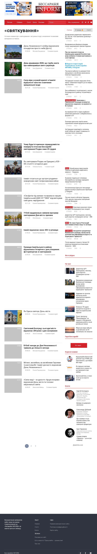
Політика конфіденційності (58, 527)
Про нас (37, 544)
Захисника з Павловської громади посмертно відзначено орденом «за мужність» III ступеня (78, 103)
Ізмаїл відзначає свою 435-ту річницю (41, 230)
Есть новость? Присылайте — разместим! (49, 540)
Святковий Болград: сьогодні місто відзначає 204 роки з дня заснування (40, 329)
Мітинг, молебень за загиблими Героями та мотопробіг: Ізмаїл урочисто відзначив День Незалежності (42, 364)
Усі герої (78, 345)
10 (53, 88)
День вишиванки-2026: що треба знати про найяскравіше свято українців (41, 64)
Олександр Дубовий (83, 410)
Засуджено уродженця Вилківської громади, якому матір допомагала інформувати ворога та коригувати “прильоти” (78, 233)
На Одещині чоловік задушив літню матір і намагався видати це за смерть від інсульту (78, 82)
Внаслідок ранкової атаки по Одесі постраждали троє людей (78, 208)
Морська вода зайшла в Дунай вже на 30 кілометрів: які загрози (84, 330)
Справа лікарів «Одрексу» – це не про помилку (84, 438)
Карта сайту (54, 530)
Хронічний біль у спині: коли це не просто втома (84, 378)
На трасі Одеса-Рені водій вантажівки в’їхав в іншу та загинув (78, 224)
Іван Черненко (81, 429)
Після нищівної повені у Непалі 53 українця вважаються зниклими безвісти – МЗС (77, 244)
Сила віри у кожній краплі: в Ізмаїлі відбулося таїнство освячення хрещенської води (39, 82)
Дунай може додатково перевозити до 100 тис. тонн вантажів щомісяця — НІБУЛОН (78, 36)
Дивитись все (78, 445)
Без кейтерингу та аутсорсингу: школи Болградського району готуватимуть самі (78, 92)
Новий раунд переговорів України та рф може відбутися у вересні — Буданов (76, 170)
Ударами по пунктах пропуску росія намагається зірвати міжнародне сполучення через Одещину (83, 298)
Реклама (41, 22)
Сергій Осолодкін (82, 391)
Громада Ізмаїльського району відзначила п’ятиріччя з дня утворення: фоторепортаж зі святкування (41, 249)
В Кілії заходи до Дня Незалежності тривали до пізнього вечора (40, 346)
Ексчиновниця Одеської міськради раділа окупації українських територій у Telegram (78, 189)
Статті (29, 22)
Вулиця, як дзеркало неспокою (83, 404)
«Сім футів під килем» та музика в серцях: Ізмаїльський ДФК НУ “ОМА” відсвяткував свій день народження (43, 198)
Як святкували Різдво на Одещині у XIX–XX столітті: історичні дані (42, 162)
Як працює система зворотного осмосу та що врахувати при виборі (83, 369)
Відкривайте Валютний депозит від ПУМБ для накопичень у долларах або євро (84, 359)
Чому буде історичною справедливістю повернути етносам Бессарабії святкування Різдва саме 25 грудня (42, 146)
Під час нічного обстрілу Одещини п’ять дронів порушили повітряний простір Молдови (77, 199)
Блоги (35, 22)
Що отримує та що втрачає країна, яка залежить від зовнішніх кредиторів (83, 421)
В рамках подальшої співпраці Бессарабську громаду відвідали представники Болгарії (77, 180)
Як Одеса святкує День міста (37, 311)
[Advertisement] (33, 117)
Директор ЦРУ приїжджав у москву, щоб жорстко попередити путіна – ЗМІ (78, 216)
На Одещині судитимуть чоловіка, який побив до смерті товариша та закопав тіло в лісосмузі (77, 131)
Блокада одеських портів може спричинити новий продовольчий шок (78, 122)
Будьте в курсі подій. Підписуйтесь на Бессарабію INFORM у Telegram (76, 65)
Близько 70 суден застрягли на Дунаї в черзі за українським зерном (83, 309)
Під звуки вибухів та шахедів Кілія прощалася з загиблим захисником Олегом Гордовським (77, 73)
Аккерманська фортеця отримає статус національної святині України (78, 45)
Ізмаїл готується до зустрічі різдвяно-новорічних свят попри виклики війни (41, 179)
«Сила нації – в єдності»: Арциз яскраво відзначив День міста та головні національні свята (41, 382)
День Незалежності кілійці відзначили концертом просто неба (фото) (41, 47)
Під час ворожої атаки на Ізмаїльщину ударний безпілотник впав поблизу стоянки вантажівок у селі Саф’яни (78, 55)
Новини (37, 524)
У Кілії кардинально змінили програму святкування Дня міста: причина (41, 214)
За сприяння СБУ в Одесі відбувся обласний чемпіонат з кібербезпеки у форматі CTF (78, 113)
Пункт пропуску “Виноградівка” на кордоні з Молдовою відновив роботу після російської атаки (84, 320)
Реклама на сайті (40, 537)
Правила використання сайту (59, 524)
